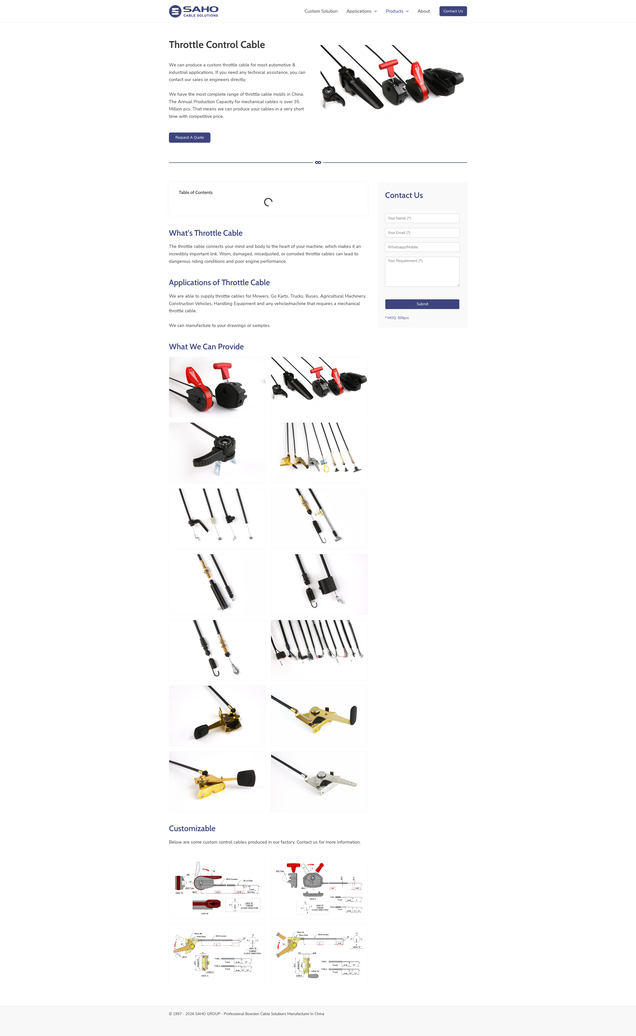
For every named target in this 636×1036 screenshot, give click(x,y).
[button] (374, 11)
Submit (422, 304)
